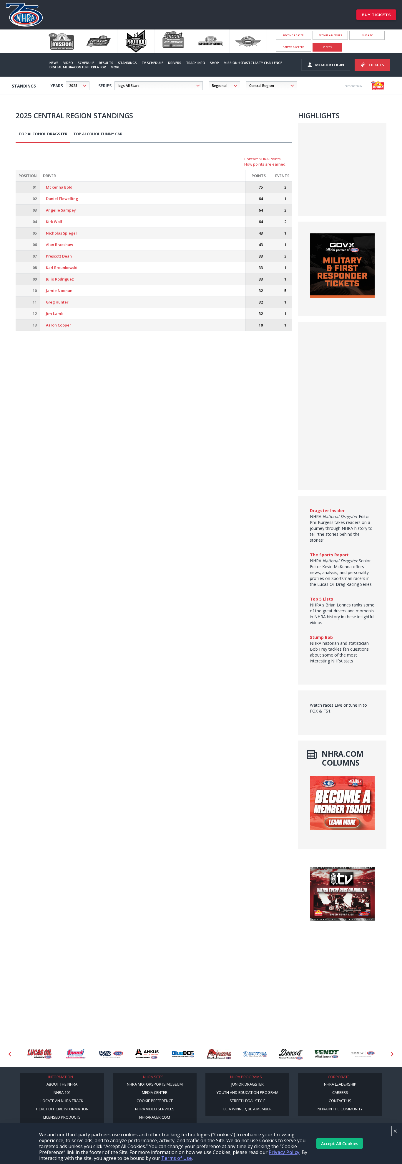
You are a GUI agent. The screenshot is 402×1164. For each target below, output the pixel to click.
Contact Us (340, 1100)
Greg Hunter (57, 302)
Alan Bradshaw (59, 244)
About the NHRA (61, 1084)
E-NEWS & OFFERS (293, 47)
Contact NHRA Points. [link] (263, 158)
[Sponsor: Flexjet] (362, 1054)
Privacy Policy (284, 1152)
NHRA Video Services (155, 1109)
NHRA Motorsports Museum (155, 1084)
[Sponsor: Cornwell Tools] (255, 1054)
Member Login (329, 64)
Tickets (376, 64)
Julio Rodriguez (60, 279)
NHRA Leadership (340, 1084)
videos (327, 47)
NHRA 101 (62, 1092)
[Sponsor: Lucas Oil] (39, 1054)
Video (68, 62)
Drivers (174, 62)
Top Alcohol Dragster (43, 133)
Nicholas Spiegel (61, 233)
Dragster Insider (327, 510)
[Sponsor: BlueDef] (183, 1054)
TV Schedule (152, 62)
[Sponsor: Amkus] (147, 1054)
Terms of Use (176, 1158)
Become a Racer (293, 35)
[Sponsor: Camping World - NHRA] (111, 1054)
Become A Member (330, 35)
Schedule (86, 62)
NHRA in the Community (340, 1109)
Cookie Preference (155, 1100)
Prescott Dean (59, 256)
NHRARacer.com (154, 1117)
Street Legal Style (247, 1100)
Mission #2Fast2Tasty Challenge (253, 62)
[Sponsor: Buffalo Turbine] (219, 1054)
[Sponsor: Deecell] (291, 1054)
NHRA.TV (367, 35)
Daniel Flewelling (62, 198)
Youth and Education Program (247, 1092)
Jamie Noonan (59, 290)
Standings (127, 62)
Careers (340, 1092)
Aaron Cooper (58, 325)
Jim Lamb (55, 313)
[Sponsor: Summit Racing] (75, 1054)
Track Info (195, 62)
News (54, 62)
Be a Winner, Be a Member (247, 1109)
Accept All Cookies (339, 1143)
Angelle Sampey (61, 210)
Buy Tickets (376, 14)
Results (106, 62)
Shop (214, 62)
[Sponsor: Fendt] (327, 1054)
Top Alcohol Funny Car (97, 133)
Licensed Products (62, 1117)
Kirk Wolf (54, 221)
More (115, 67)
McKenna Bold (59, 187)
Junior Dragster (247, 1084)
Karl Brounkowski (61, 267)
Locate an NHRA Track (62, 1100)
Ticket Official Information (62, 1109)
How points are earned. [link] (265, 164)
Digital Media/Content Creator (77, 67)
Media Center (154, 1092)
